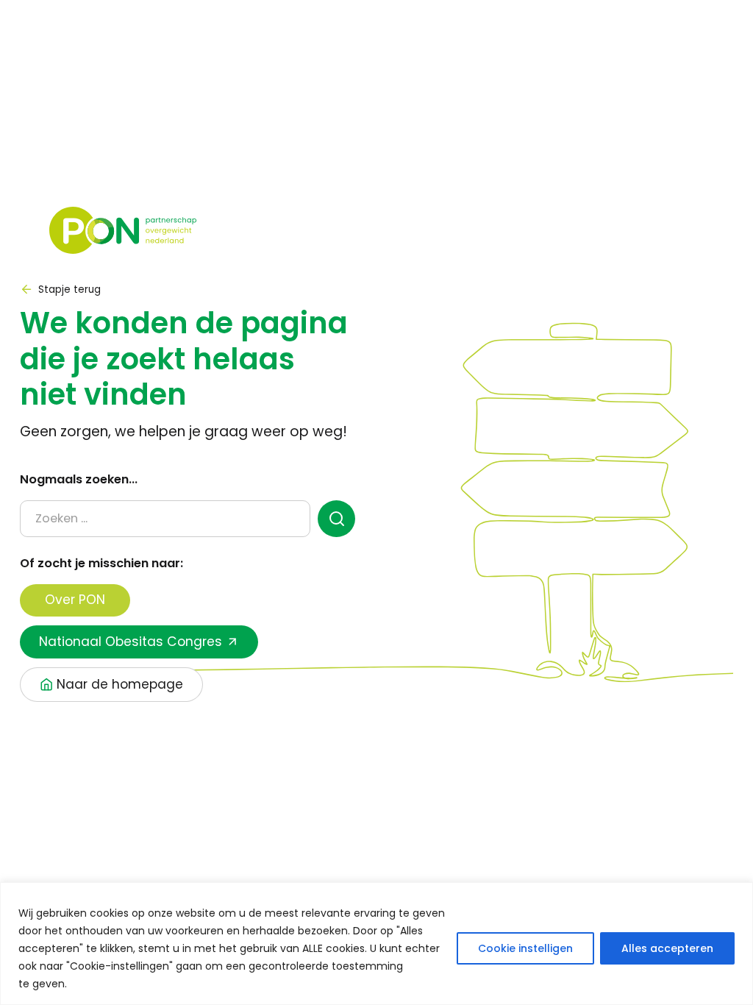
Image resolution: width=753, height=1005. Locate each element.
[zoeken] (336, 518)
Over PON (75, 599)
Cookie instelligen (525, 948)
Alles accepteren (667, 948)
